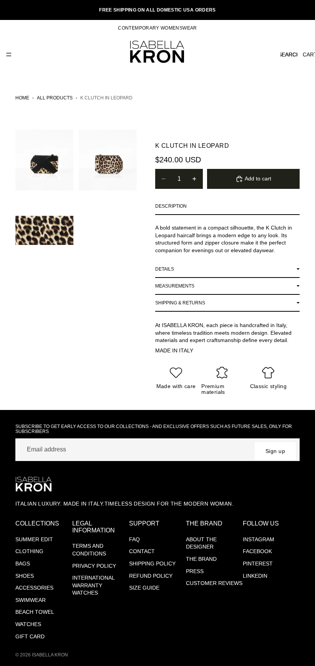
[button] (227, 206)
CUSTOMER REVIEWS (214, 583)
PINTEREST (258, 563)
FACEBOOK (257, 551)
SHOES (24, 576)
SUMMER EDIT (34, 539)
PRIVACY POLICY (94, 566)
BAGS (22, 563)
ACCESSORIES (34, 588)
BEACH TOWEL (34, 612)
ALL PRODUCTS (55, 98)
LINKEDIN (255, 576)
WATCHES (28, 624)
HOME (22, 98)
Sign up (275, 451)
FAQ (134, 539)
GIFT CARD (30, 636)
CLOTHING (29, 551)
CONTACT (142, 551)
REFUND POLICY (150, 576)
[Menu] (9, 54)
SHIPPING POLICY (152, 563)
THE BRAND (201, 559)
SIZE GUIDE (144, 588)
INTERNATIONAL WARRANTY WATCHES (93, 585)
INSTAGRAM (258, 539)
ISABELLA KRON (50, 655)
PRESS (195, 571)
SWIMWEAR (30, 600)
